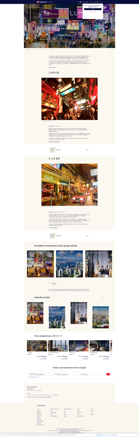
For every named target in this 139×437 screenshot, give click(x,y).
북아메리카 (29, 397)
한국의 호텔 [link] (38, 417)
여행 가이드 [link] (92, 414)
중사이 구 (39, 7)
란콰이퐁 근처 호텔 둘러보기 (54, 141)
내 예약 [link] (51, 410)
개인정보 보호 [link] (79, 412)
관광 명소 (38, 49)
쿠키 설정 (99, 434)
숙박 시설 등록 (85, 1)
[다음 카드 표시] (112, 350)
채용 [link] (91, 412)
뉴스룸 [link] (65, 412)
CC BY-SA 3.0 (50, 120)
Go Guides (28, 49)
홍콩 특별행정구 (31, 7)
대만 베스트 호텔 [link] (39, 419)
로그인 (101, 1)
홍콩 (35, 7)
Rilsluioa (46, 206)
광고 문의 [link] (65, 414)
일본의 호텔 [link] (38, 410)
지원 (90, 1)
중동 (37, 397)
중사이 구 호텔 (51, 49)
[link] (93, 17)
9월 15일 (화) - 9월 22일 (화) (62, 374)
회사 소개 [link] (92, 410)
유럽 (34, 397)
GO (27, 7)
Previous (100, 297)
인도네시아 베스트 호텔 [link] (40, 424)
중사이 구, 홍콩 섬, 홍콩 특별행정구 (38, 374)
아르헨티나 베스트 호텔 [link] (40, 421)
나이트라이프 (46, 49)
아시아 (28, 393)
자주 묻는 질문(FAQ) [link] (53, 412)
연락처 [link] (51, 414)
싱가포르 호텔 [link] (39, 412)
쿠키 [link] (78, 414)
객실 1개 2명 (85, 374)
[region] (69, 435)
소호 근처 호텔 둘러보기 (53, 227)
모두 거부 (106, 434)
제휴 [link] (64, 410)
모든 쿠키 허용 (114, 434)
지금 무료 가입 (93, 11)
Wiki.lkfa (46, 120)
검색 (108, 374)
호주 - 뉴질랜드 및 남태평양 (45, 397)
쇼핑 (41, 49)
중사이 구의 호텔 (52, 67)
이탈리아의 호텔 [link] (39, 414)
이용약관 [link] (78, 410)
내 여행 (94, 1)
